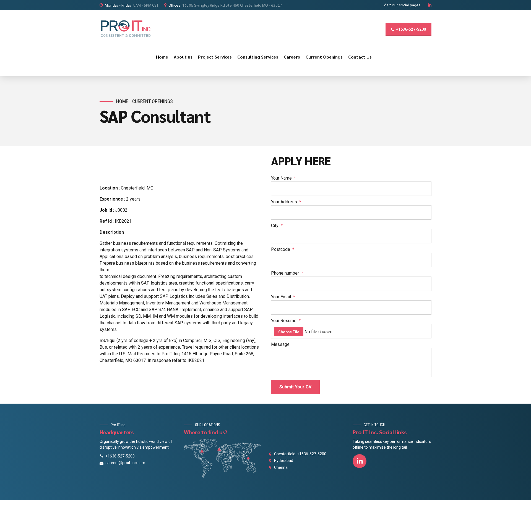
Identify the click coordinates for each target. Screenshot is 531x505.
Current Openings (324, 57)
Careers (292, 57)
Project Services (215, 57)
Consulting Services (257, 57)
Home (162, 57)
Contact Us (360, 57)
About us (183, 57)
